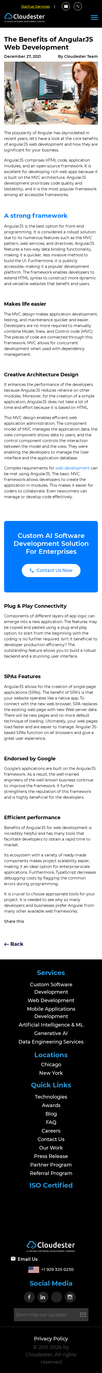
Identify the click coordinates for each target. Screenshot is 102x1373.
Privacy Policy (51, 1339)
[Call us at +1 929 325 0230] (78, 6)
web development (72, 468)
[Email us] (66, 6)
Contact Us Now (54, 570)
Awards (51, 1105)
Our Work (51, 1148)
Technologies (51, 1097)
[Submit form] (83, 1314)
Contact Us (51, 1139)
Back (16, 944)
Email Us (28, 1259)
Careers (51, 1131)
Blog (51, 1114)
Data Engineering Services (51, 1042)
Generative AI (51, 1033)
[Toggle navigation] (94, 17)
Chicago (51, 1065)
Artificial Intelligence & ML (51, 1025)
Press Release (51, 1156)
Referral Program (51, 1173)
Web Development (51, 1000)
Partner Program (51, 1165)
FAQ (51, 1122)
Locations (51, 1055)
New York (51, 1073)
